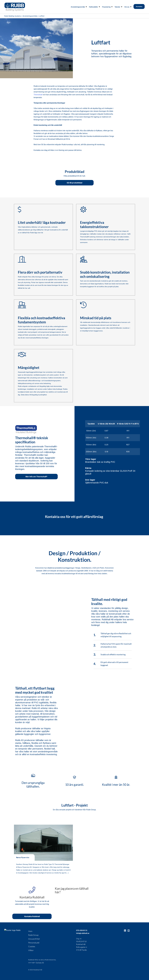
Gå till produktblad (74, 183)
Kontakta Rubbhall (32, 916)
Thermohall (38, 95)
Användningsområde (78, 7)
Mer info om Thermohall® (36, 476)
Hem (30, 931)
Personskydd (33, 942)
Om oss (126, 7)
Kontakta (139, 6)
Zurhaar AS (40, 962)
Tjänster (117, 7)
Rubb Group (33, 935)
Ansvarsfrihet (34, 939)
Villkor (31, 950)
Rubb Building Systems (12, 16)
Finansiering (106, 7)
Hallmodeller (93, 7)
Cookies (31, 946)
